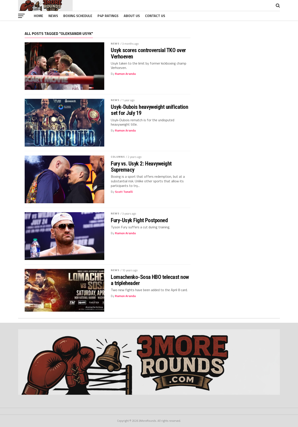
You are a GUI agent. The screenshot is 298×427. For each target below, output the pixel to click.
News (53, 15)
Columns (118, 157)
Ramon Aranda (125, 73)
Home (38, 15)
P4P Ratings (108, 15)
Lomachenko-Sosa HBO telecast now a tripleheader (150, 280)
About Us (132, 15)
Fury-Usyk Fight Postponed (139, 220)
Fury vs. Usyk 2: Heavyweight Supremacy (141, 167)
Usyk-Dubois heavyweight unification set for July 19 (149, 110)
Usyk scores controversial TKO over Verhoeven (148, 53)
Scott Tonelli (124, 191)
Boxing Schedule (77, 15)
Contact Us (155, 15)
